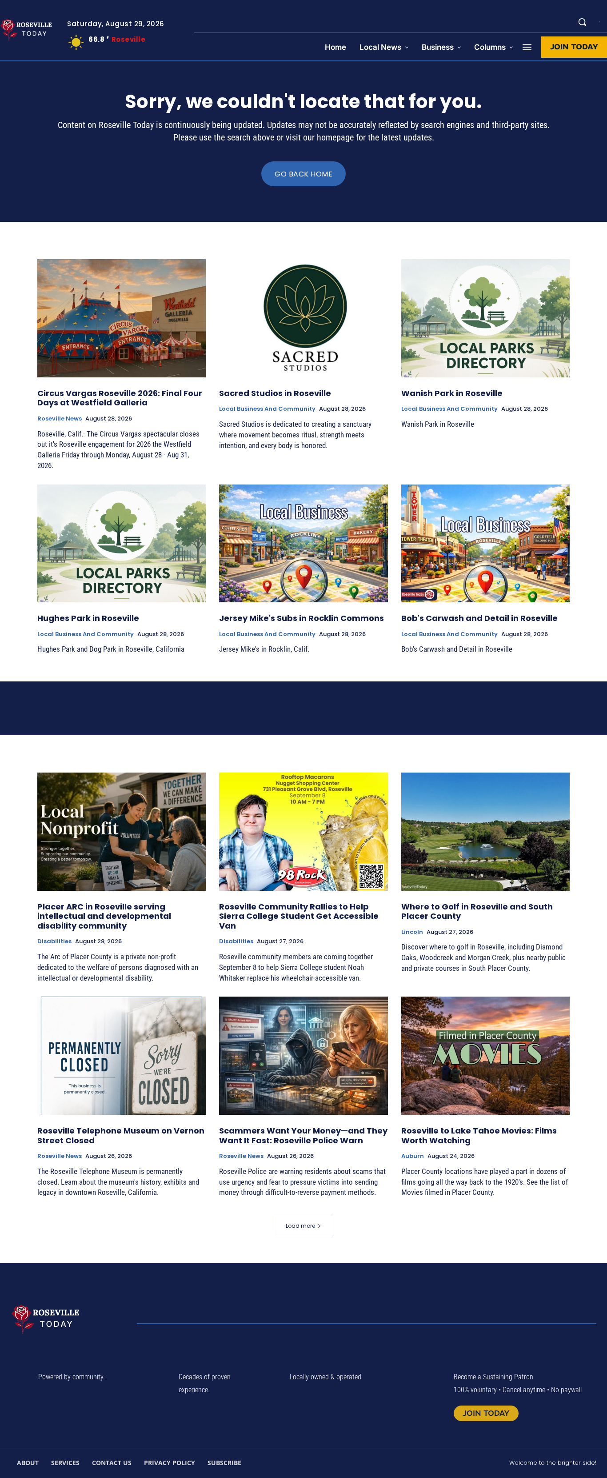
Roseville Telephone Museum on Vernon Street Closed (120, 1135)
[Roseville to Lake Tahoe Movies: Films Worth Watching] (485, 1056)
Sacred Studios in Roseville (275, 393)
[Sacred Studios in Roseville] (303, 318)
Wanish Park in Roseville (452, 393)
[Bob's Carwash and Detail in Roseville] (485, 544)
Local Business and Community (267, 409)
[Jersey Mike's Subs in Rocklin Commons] (303, 544)
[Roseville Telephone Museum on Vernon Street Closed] (121, 1056)
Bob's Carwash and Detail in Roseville (479, 618)
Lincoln (412, 932)
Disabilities (54, 941)
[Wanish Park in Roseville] (485, 318)
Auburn (412, 1156)
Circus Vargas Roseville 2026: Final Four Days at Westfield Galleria (119, 398)
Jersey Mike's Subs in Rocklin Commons (301, 618)
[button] (582, 21)
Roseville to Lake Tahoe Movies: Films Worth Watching (479, 1135)
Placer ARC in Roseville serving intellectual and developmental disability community (104, 916)
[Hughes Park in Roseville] (121, 544)
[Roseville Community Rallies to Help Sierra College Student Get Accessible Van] (303, 832)
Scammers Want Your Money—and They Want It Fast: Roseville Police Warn (303, 1135)
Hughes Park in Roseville (88, 618)
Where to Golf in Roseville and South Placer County (477, 911)
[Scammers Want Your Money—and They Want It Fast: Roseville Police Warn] (303, 1056)
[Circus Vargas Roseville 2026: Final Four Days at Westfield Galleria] (121, 318)
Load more (300, 1226)
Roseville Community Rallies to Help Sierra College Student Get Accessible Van (299, 916)
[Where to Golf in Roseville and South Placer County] (485, 832)
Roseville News (59, 418)
